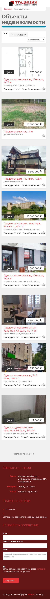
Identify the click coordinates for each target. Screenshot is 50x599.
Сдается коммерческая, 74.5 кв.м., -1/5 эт (20, 377)
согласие (41, 569)
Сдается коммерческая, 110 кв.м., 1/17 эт (24, 81)
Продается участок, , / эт (18, 131)
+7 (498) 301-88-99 (26, 486)
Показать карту (18, 34)
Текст (5, 549)
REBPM (31, 594)
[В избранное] (43, 89)
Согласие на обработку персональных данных (25, 517)
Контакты (10, 509)
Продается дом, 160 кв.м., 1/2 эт (23, 178)
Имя (5, 533)
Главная (8, 9)
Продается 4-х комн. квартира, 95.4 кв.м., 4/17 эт (22, 225)
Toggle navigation (5, 3)
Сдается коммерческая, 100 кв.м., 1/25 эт (24, 277)
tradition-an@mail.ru (27, 491)
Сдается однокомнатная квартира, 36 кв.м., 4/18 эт (19, 429)
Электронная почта (12, 541)
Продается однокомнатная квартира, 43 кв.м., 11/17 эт (20, 329)
